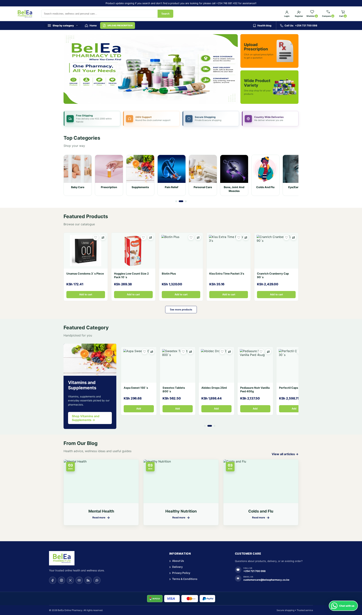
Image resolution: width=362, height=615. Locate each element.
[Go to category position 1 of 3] (176, 201)
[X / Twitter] (70, 580)
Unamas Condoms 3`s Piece (85, 273)
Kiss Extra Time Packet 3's (226, 273)
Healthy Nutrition (181, 511)
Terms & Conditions (183, 579)
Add (138, 408)
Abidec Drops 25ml (214, 387)
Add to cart (85, 294)
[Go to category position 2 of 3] (181, 201)
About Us (176, 561)
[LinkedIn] (88, 580)
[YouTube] (79, 580)
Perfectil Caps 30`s (292, 387)
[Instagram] (61, 580)
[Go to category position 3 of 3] (186, 201)
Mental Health (101, 511)
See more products (181, 309)
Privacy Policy (179, 573)
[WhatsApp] (96, 580)
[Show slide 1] (149, 99)
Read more (101, 518)
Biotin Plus (169, 273)
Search (165, 13)
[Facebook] (52, 580)
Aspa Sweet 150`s (136, 387)
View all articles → (285, 454)
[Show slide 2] (154, 99)
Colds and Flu (260, 511)
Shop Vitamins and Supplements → (85, 418)
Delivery (176, 567)
